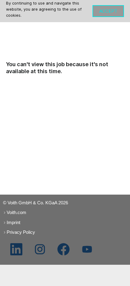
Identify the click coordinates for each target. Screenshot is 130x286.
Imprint (13, 222)
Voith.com (16, 212)
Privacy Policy (21, 232)
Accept (108, 11)
